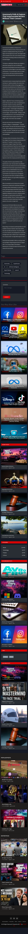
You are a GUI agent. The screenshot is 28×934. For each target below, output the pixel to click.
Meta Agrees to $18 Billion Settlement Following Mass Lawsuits (14, 320)
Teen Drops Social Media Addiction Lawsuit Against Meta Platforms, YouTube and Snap (14, 336)
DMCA (16, 921)
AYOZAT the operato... (7, 779)
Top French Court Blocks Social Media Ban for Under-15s (14, 370)
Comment (6, 297)
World (4, 547)
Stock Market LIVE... (7, 804)
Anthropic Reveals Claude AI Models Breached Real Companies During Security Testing (14, 419)
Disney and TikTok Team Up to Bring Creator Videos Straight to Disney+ (14, 403)
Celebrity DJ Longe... (7, 829)
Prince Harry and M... (7, 907)
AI (4, 267)
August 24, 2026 (11, 577)
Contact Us (24, 921)
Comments (5, 284)
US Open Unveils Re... (7, 858)
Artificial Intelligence (14, 267)
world (11, 656)
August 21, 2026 (11, 859)
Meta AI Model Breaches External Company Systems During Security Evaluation (14, 386)
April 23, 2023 (12, 806)
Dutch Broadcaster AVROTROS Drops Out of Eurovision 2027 (12, 575)
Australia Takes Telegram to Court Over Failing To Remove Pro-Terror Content (14, 437)
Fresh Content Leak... (7, 882)
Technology (7, 273)
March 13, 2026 (19, 21)
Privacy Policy (11, 921)
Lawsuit (17, 270)
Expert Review (7, 270)
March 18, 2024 (11, 830)
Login (26, 1)
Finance (5, 552)
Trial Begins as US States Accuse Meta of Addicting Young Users (14, 353)
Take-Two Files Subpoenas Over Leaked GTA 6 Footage (11, 677)
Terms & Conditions (5, 921)
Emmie (11, 21)
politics (5, 656)
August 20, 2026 (11, 884)
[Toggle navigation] (25, 4)
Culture (5, 555)
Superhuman (16, 263)
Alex (5, 781)
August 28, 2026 (11, 467)
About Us (20, 921)
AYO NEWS (7, 806)
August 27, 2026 (11, 646)
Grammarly (7, 263)
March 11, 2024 (10, 781)
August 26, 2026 (11, 623)
